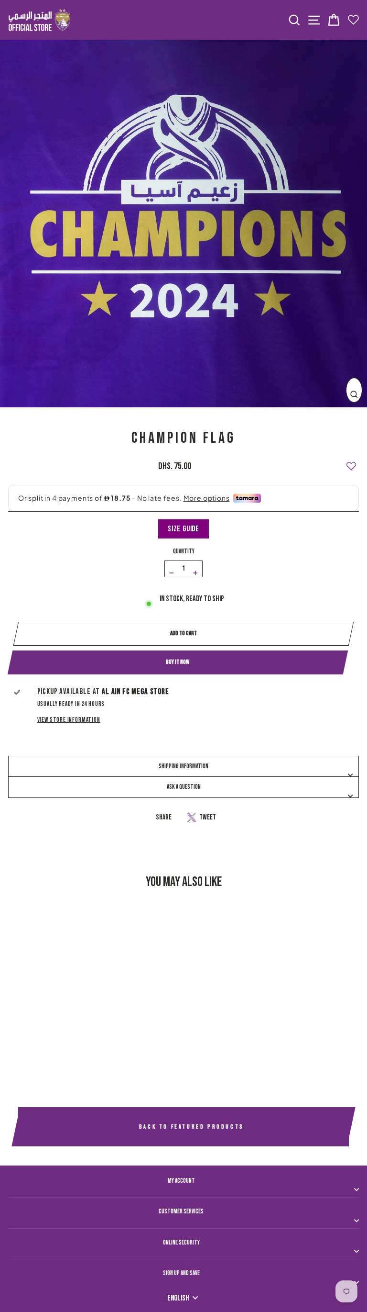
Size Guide (183, 529)
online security (181, 1242)
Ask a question (184, 787)
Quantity (183, 551)
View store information (68, 720)
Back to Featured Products (190, 1127)
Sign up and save (181, 1273)
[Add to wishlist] (351, 461)
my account (181, 1181)
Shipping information (183, 766)
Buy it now (177, 662)
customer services (181, 1211)
